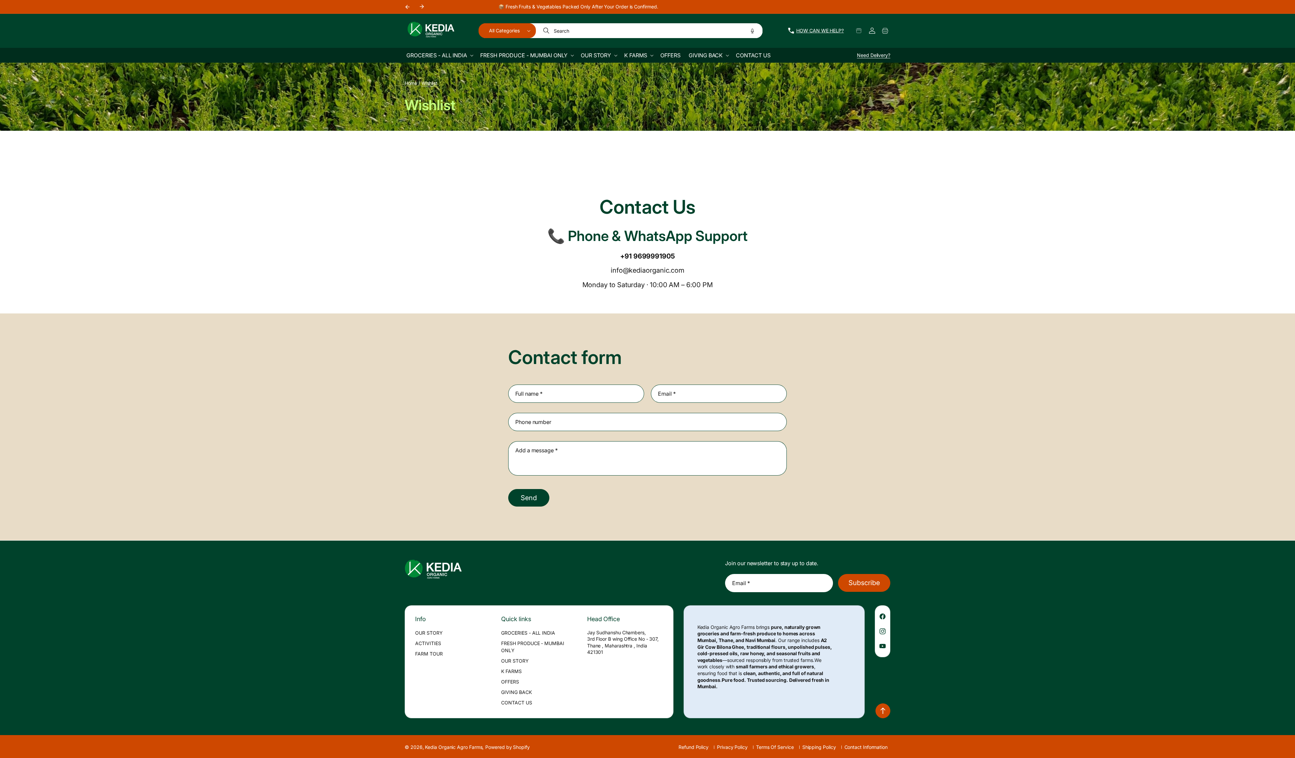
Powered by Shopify (507, 747)
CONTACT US (516, 702)
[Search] (547, 30)
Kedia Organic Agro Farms (453, 747)
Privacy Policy (732, 747)
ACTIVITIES (428, 643)
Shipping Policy (819, 747)
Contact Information (866, 747)
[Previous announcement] (407, 6)
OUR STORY (429, 633)
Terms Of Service (775, 747)
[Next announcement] (421, 6)
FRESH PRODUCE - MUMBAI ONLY (532, 646)
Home (411, 83)
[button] (507, 30)
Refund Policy (694, 747)
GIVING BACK (516, 692)
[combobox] (649, 31)
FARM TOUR (429, 654)
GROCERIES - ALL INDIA (528, 633)
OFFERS (510, 682)
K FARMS (511, 671)
